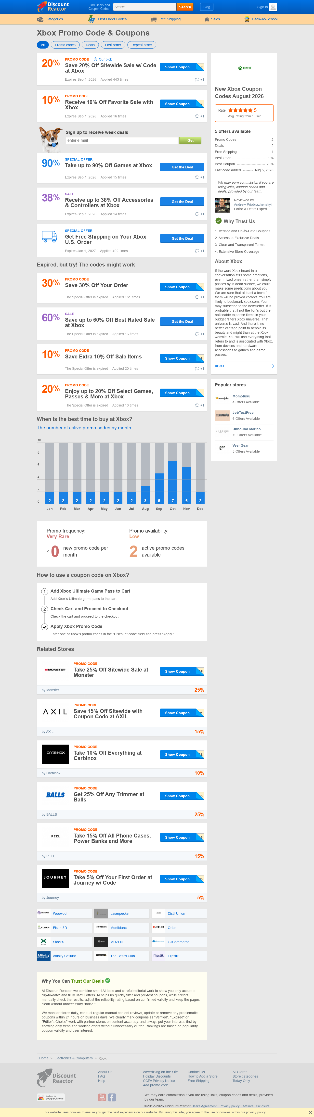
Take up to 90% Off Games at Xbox (108, 165)
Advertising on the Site (160, 1072)
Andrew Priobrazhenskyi (253, 204)
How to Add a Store (203, 1076)
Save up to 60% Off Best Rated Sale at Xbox (110, 322)
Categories (54, 19)
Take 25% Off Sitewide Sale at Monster (111, 672)
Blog (206, 7)
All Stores (240, 1072)
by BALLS (49, 814)
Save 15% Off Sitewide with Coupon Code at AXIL (108, 714)
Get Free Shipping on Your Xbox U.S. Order (105, 239)
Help (101, 1081)
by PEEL (48, 856)
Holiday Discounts (157, 1076)
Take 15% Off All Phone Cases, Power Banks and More (112, 838)
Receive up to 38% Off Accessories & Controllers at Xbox (109, 202)
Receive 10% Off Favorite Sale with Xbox (109, 105)
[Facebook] (112, 1097)
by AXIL (47, 732)
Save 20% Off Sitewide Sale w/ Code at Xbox (110, 68)
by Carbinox (51, 773)
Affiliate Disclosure (256, 1106)
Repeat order (141, 45)
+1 (202, 79)
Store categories (245, 1076)
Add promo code (156, 1085)
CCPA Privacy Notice (159, 1081)
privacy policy (255, 1112)
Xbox (219, 366)
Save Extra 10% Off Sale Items (103, 357)
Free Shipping (169, 19)
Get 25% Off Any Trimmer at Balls (109, 797)
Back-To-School (264, 19)
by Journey (50, 898)
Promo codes (65, 45)
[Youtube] (102, 1097)
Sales (215, 19)
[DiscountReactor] (53, 7)
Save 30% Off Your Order (96, 285)
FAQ (101, 1076)
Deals (90, 45)
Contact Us (196, 1072)
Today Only (241, 1081)
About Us (105, 1072)
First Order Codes (112, 19)
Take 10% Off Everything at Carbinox (108, 755)
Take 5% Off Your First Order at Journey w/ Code (113, 880)
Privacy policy (230, 1106)
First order (113, 45)
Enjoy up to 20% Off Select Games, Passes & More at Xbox (109, 394)
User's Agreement (204, 1106)
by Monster (50, 690)
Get (190, 140)
